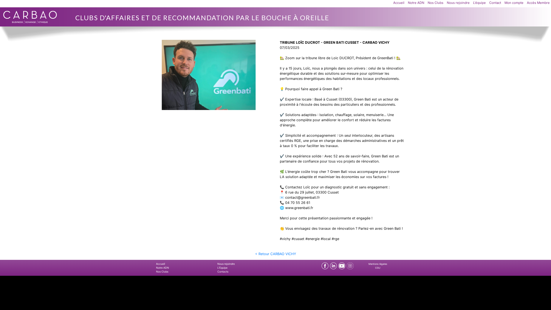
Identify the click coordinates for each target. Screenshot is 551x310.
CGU (377, 268)
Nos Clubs (435, 3)
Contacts (222, 271)
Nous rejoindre (458, 3)
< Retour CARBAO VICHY (275, 254)
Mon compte (514, 3)
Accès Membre (538, 3)
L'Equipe (222, 267)
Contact (495, 3)
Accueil (398, 3)
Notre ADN (416, 3)
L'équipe (479, 3)
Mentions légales (377, 264)
